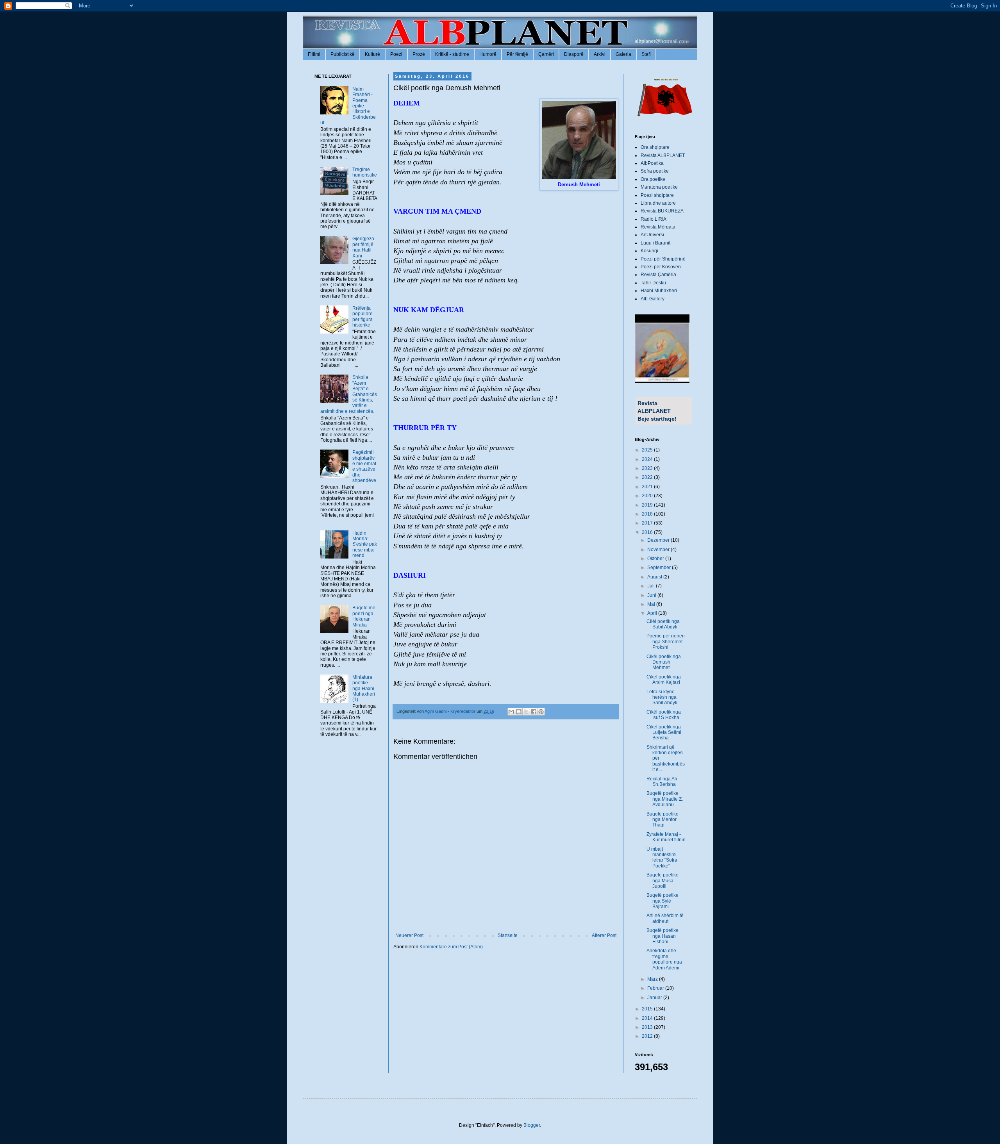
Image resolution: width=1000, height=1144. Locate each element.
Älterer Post (604, 935)
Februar (656, 988)
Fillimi (314, 54)
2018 (648, 514)
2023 (648, 468)
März (653, 979)
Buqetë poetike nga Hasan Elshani (662, 936)
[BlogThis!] (519, 712)
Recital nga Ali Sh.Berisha (661, 781)
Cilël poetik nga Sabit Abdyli (663, 624)
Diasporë (574, 54)
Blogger (531, 1125)
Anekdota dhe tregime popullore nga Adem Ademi (664, 959)
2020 (648, 495)
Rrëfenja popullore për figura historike (362, 316)
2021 (648, 486)
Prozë (418, 54)
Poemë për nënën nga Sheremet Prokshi (665, 641)
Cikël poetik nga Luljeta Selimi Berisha (663, 732)
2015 (648, 1009)
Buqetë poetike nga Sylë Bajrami (662, 900)
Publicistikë (342, 54)
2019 (648, 505)
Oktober (656, 558)
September (659, 567)
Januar (655, 997)
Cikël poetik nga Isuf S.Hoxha (663, 714)
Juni (652, 595)
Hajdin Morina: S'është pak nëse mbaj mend (364, 544)
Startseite (508, 935)
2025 (648, 450)
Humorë (487, 54)
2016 (648, 532)
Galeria (623, 54)
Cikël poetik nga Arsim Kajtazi (663, 679)
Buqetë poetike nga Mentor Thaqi (662, 819)
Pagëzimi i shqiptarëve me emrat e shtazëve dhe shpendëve (364, 466)
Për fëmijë (517, 54)
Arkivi (599, 54)
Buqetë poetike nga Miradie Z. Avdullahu (664, 799)
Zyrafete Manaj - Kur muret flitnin (666, 837)
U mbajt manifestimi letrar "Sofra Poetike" (661, 857)
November (659, 549)
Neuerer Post (409, 935)
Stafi (646, 54)
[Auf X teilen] (526, 712)
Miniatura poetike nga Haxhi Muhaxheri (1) (363, 689)
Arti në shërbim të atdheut (665, 918)
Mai (651, 604)
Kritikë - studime (452, 54)
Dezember (659, 540)
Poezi (396, 54)
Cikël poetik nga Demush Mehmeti (663, 662)
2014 (648, 1018)
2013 (648, 1027)
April (652, 613)
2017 (648, 523)
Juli (651, 586)
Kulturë (372, 54)
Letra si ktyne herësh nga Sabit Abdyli (661, 697)
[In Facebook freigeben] (534, 712)
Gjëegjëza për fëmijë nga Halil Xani (363, 247)
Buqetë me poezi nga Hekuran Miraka (363, 616)
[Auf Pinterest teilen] (541, 712)
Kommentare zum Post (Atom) (451, 946)
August (655, 577)
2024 (648, 459)
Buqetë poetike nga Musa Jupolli (662, 880)
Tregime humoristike (364, 172)
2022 (648, 477)
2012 (648, 1036)
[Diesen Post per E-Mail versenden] (511, 712)
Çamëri (546, 54)
